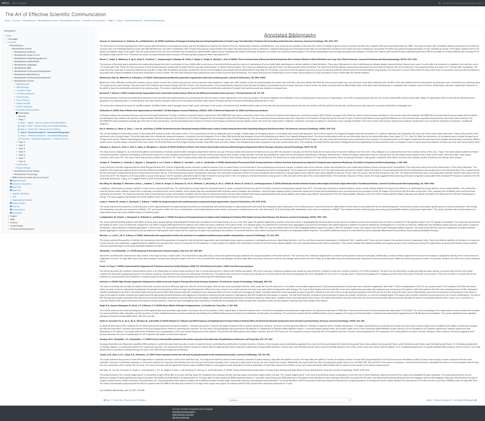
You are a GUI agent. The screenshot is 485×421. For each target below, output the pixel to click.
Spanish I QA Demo (20, 193)
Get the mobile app (180, 417)
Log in (479, 3)
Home (7, 20)
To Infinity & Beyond (25, 93)
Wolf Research (22, 84)
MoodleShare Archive (48, 20)
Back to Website (20, 3)
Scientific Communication (94, 20)
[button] (440, 3)
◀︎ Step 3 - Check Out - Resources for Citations (124, 400)
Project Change (23, 168)
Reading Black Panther (22, 200)
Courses (16, 20)
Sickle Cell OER (23, 103)
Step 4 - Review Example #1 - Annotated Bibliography (141, 20)
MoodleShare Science (70, 20)
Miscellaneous (29, 20)
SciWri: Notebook (24, 106)
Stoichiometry (22, 97)
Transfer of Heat (23, 90)
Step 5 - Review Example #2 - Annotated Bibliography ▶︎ (452, 400)
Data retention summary (183, 414)
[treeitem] (48, 35)
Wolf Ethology (22, 87)
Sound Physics (23, 100)
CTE (14, 197)
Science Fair (22, 164)
